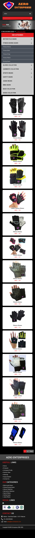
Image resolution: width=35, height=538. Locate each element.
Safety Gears (7, 495)
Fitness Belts (6, 50)
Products (5, 468)
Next (31, 451)
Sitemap (5, 474)
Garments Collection (8, 491)
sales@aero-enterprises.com (14, 521)
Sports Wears (7, 493)
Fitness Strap (6, 54)
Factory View (6, 472)
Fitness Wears (7, 57)
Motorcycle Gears (8, 485)
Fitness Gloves (7, 46)
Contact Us (6, 479)
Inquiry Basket (7, 476)
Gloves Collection (8, 489)
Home (5, 466)
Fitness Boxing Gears (9, 487)
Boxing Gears (6, 61)
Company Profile (7, 470)
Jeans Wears (6, 497)
